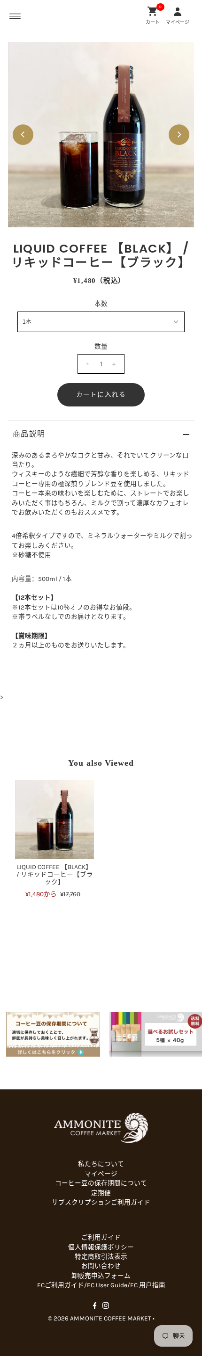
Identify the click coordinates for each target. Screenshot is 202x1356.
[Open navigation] (15, 16)
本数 (101, 303)
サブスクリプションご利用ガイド (101, 1202)
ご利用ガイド (101, 1237)
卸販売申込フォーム (101, 1275)
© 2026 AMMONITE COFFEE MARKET (99, 1318)
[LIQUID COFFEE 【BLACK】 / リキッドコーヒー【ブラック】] (54, 819)
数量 (101, 346)
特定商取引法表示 (101, 1256)
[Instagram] (105, 1307)
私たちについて (101, 1163)
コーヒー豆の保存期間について (101, 1183)
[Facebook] (95, 1307)
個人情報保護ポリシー (101, 1247)
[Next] (179, 134)
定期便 (101, 1192)
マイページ (101, 1173)
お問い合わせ (101, 1265)
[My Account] (177, 11)
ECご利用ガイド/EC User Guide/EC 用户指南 (101, 1285)
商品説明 (29, 433)
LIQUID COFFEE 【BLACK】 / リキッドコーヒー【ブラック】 (54, 874)
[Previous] (23, 134)
